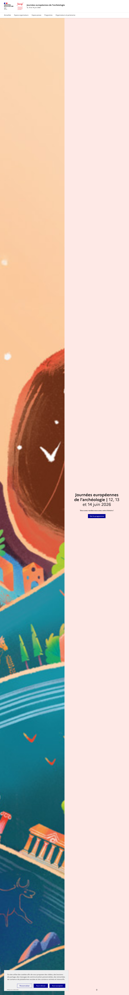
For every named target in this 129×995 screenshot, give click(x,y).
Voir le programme (97, 516)
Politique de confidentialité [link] (13, 989)
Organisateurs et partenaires (65, 15)
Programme (48, 15)
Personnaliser (25, 986)
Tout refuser (40, 986)
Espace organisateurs (21, 15)
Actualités (7, 15)
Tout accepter (57, 986)
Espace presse (36, 15)
